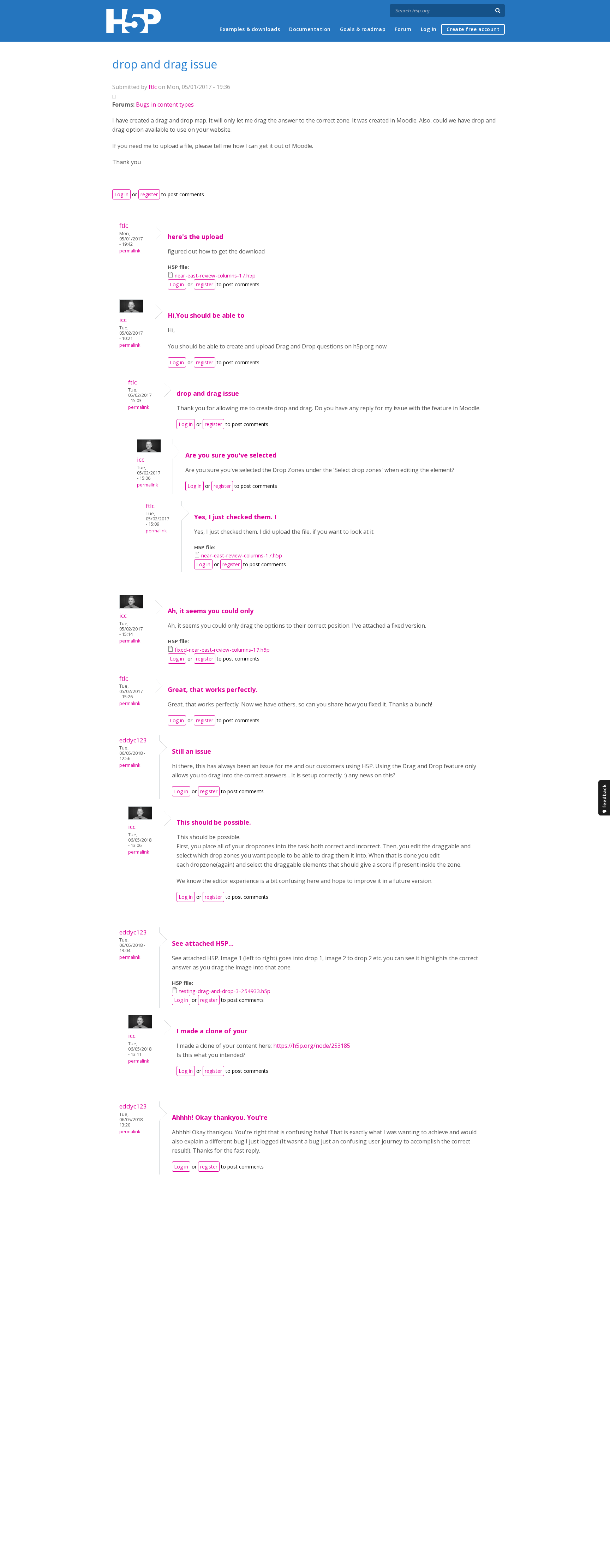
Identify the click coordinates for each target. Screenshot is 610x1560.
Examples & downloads (250, 29)
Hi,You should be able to (206, 315)
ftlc (153, 87)
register (149, 194)
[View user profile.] (131, 311)
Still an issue (191, 751)
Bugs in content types (165, 104)
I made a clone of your (212, 1031)
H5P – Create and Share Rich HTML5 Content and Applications (133, 21)
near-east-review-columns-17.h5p (215, 275)
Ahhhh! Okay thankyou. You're (220, 1117)
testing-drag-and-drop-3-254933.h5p (224, 990)
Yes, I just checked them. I (235, 517)
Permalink (129, 251)
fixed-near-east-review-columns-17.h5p (222, 649)
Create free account (473, 29)
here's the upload (195, 236)
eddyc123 (133, 740)
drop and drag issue (208, 393)
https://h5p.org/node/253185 (311, 1046)
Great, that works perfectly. (212, 689)
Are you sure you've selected (230, 455)
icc (123, 320)
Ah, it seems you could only (210, 610)
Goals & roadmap (363, 29)
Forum (403, 29)
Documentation (310, 29)
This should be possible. (214, 822)
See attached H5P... (203, 943)
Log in (429, 29)
